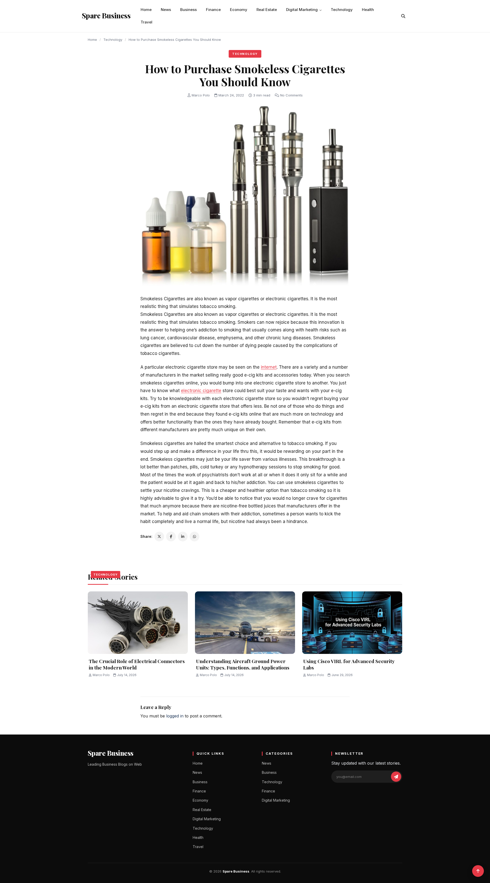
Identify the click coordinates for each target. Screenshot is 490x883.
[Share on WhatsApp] (194, 536)
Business (188, 9)
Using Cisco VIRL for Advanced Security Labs (348, 664)
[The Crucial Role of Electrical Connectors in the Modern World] (138, 622)
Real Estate (266, 9)
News (166, 9)
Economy (238, 9)
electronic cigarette (201, 390)
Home (146, 9)
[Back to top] (478, 871)
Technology (342, 9)
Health (368, 9)
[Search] (403, 16)
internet (269, 367)
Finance (213, 9)
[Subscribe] (396, 777)
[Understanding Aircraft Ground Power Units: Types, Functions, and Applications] (245, 622)
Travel (146, 22)
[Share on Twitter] (159, 536)
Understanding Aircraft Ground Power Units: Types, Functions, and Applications (242, 664)
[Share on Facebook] (171, 536)
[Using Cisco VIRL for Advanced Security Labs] (352, 622)
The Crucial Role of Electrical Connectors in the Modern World (137, 664)
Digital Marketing (302, 9)
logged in (174, 715)
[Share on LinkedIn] (183, 536)
